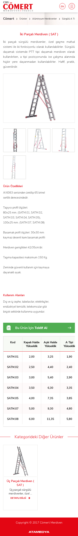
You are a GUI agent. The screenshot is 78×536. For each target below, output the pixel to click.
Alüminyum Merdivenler (44, 18)
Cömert (8, 19)
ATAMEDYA (39, 532)
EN (62, 6)
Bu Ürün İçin (31, 328)
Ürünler (23, 18)
